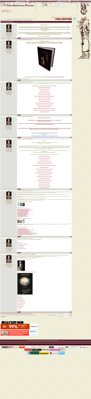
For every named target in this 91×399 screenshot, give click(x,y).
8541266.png (25, 78)
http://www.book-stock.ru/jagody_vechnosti (44, 176)
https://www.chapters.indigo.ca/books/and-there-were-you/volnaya (27, 233)
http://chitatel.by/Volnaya (44, 167)
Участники (59, 17)
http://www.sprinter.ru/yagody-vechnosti (44, 180)
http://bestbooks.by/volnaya (44, 111)
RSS (11, 11)
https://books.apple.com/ (21, 301)
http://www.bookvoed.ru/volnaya (44, 89)
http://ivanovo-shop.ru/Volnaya (44, 178)
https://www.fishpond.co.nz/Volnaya (22, 213)
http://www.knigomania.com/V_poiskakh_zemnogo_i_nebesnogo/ (44, 108)
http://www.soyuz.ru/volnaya (21, 248)
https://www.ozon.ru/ (20, 304)
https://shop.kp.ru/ (20, 307)
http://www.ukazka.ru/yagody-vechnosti (44, 163)
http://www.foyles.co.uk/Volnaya (22, 228)
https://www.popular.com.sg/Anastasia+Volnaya (24, 231)
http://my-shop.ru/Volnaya (44, 159)
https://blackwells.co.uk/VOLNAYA (22, 230)
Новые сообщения (54, 17)
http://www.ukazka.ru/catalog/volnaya (44, 94)
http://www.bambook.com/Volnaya (44, 174)
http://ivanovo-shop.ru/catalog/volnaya (44, 106)
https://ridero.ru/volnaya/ (21, 245)
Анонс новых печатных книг (28, 20)
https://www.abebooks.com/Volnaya (22, 209)
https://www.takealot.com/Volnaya (22, 216)
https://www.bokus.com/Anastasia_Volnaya (23, 214)
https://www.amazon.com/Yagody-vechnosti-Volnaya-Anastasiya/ (44, 165)
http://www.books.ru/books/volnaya (44, 92)
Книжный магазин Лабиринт (74, 18)
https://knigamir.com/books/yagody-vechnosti (44, 169)
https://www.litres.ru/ (20, 298)
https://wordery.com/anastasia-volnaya (23, 212)
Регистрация (6, 11)
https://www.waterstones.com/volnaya (23, 229)
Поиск (68, 17)
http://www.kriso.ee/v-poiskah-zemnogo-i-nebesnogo (44, 103)
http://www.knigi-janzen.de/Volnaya (44, 185)
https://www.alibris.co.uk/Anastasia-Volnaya (23, 232)
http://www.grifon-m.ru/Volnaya (44, 156)
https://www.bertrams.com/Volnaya (22, 211)
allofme (9, 23)
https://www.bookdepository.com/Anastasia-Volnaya (25, 210)
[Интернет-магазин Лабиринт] (22, 347)
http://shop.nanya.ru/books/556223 (44, 99)
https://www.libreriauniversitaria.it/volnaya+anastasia (25, 234)
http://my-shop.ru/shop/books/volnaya (44, 97)
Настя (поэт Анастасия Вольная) (7, 20)
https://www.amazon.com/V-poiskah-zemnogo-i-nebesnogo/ (44, 96)
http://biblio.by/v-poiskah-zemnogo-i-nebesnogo (44, 104)
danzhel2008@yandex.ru (49, 124)
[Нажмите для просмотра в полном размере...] (44, 75)
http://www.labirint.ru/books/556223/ (44, 87)
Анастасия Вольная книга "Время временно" (55, 76)
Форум (2, 20)
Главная (2, 11)
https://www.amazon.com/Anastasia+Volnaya (24, 208)
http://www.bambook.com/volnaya (44, 101)
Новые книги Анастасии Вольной (18, 20)
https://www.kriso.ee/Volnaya (21, 215)
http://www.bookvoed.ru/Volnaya (44, 182)
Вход (9, 11)
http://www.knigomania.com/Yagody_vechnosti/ (44, 172)
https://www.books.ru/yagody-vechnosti (44, 161)
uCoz (63, 340)
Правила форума (64, 17)
